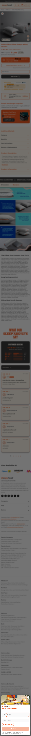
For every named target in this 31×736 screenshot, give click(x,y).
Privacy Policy (18, 733)
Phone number (5, 712)
